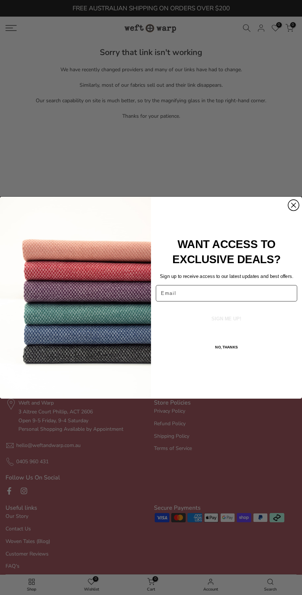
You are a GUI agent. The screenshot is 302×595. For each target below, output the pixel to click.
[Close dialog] (293, 205)
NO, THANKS (226, 347)
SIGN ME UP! (226, 318)
